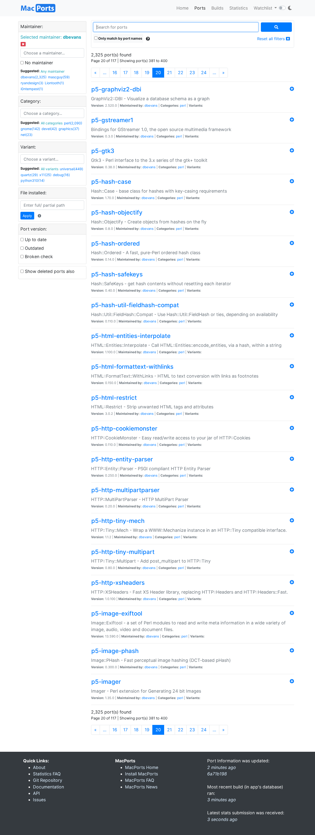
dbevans (151, 105)
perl (183, 105)
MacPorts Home (141, 767)
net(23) (26, 135)
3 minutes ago (221, 799)
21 (169, 72)
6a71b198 (217, 773)
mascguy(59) (59, 77)
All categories (52, 123)
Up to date (35, 239)
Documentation (48, 786)
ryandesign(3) (32, 83)
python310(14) (33, 180)
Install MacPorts (141, 773)
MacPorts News (141, 786)
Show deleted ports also (49, 271)
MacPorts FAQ (139, 780)
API (36, 793)
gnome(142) (30, 129)
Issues (39, 799)
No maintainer (38, 62)
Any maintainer (52, 71)
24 (203, 72)
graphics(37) (69, 129)
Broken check (38, 256)
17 (125, 72)
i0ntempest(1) (32, 89)
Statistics (238, 8)
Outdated (34, 248)
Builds (217, 8)
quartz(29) (29, 175)
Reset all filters (271, 38)
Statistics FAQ (47, 773)
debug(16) (61, 175)
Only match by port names (119, 38)
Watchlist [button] (263, 8)
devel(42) (49, 129)
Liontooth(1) (54, 83)
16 (114, 72)
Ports (199, 8)
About (39, 767)
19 (147, 72)
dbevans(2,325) (34, 77)
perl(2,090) (73, 123)
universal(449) (71, 169)
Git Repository (47, 780)
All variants (49, 169)
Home (182, 8)
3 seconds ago (222, 819)
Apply (27, 216)
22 (180, 72)
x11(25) (45, 175)
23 (192, 72)
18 (136, 72)
